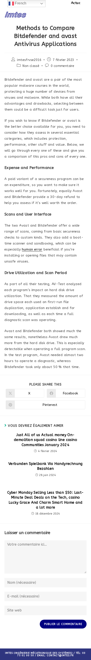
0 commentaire (62, 66)
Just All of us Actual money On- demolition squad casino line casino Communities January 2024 (45, 440)
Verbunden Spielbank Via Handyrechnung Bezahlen (45, 466)
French (20, 3)
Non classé (31, 66)
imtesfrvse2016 (29, 60)
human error (32, 249)
